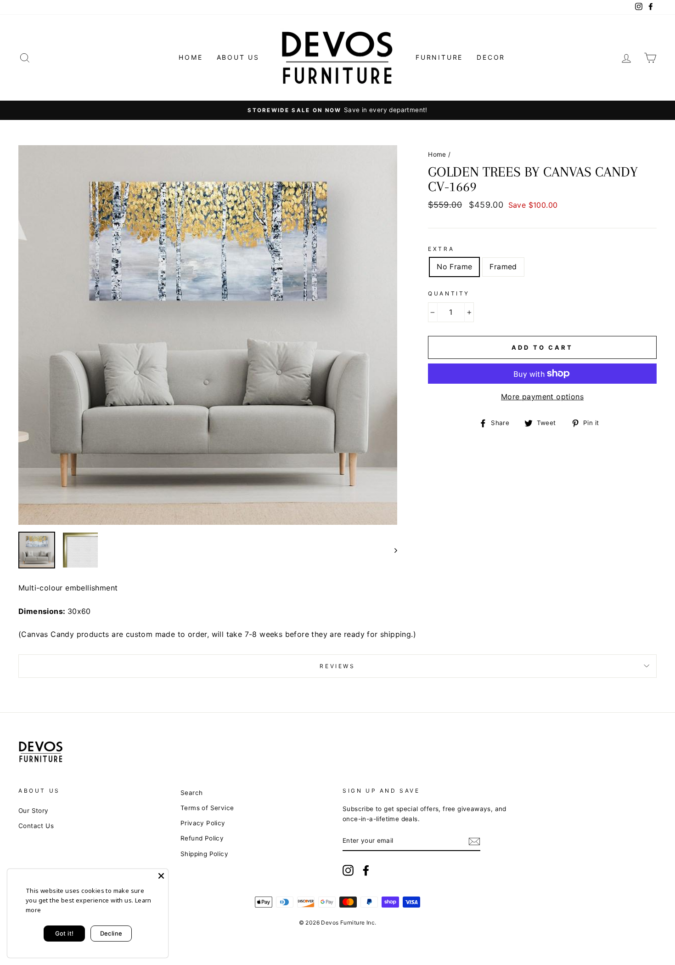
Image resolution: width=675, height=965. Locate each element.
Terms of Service (207, 808)
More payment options (542, 396)
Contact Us (36, 825)
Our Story (33, 810)
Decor (491, 57)
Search (191, 792)
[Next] (391, 550)
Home (190, 57)
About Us (238, 57)
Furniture (439, 57)
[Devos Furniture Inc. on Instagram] (348, 870)
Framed (503, 266)
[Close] (161, 875)
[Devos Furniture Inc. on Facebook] (365, 870)
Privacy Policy (202, 823)
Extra (441, 248)
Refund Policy (202, 838)
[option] (337, 110)
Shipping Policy (204, 853)
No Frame (454, 266)
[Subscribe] (474, 841)
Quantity (449, 293)
